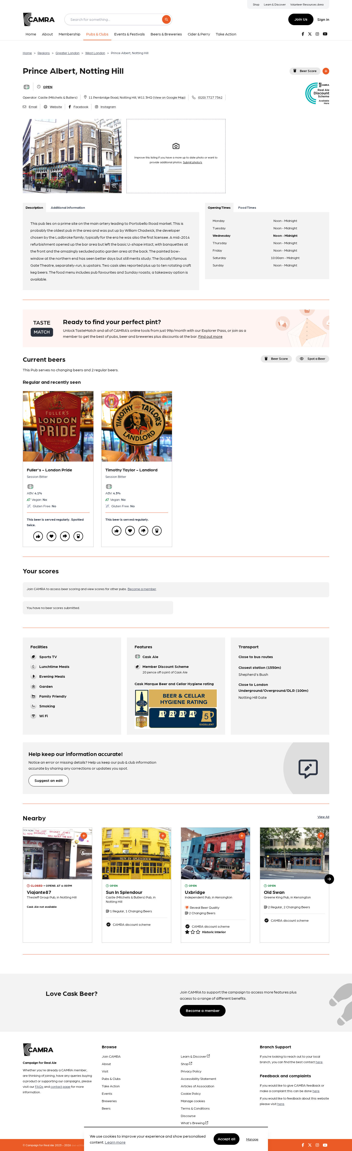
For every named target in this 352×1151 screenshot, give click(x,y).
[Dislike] (65, 536)
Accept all (226, 1139)
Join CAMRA (111, 1056)
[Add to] (326, 71)
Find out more (210, 336)
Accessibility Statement (198, 1078)
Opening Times (219, 207)
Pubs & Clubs (111, 1078)
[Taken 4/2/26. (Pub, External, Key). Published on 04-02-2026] (215, 885)
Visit (105, 1071)
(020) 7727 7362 (210, 97)
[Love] (51, 536)
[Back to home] (39, 19)
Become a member (142, 589)
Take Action (111, 1086)
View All (323, 816)
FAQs (39, 1086)
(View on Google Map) (169, 97)
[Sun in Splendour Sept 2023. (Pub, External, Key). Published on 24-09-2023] (136, 885)
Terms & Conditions (195, 1108)
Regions (44, 53)
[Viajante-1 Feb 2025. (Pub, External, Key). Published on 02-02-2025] (57, 885)
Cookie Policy (191, 1093)
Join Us (300, 19)
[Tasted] (78, 536)
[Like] (38, 536)
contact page (60, 1086)
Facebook (81, 106)
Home (27, 53)
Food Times (247, 207)
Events (107, 1093)
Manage (252, 1139)
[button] (329, 879)
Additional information (68, 207)
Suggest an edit (48, 780)
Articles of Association (197, 1086)
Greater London (67, 53)
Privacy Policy (191, 1071)
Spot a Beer (316, 358)
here (319, 1062)
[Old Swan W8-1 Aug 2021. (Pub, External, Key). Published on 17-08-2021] (294, 885)
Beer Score (308, 71)
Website (56, 106)
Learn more (115, 1142)
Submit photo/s (192, 162)
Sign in (323, 19)
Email (33, 106)
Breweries (109, 1101)
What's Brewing (193, 1123)
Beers (106, 1108)
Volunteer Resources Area (307, 4)
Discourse (188, 1115)
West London (95, 53)
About (106, 1064)
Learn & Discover (275, 4)
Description (34, 207)
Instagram (108, 106)
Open (47, 87)
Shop (256, 4)
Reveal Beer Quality (204, 907)
